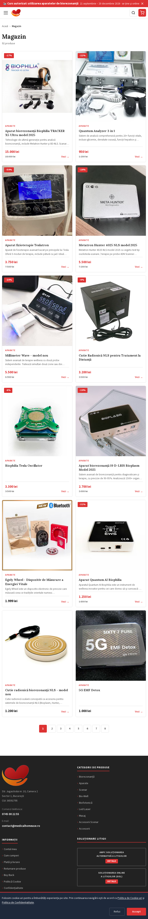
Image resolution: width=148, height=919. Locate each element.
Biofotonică (85, 803)
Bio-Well (83, 796)
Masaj (82, 816)
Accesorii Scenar (88, 822)
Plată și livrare (12, 862)
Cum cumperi (11, 855)
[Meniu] (6, 13)
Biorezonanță (86, 777)
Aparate (83, 783)
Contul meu (10, 849)
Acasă (5, 26)
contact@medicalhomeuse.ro (21, 826)
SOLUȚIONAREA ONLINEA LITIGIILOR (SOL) (111, 877)
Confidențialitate (13, 888)
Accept (136, 912)
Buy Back (9, 875)
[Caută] (133, 13)
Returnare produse (15, 869)
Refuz (117, 912)
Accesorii (84, 829)
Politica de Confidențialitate (18, 902)
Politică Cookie (12, 882)
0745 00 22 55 (10, 814)
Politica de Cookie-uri (130, 898)
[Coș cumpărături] (142, 13)
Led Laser (85, 809)
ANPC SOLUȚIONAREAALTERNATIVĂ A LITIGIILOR (112, 857)
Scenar (83, 790)
